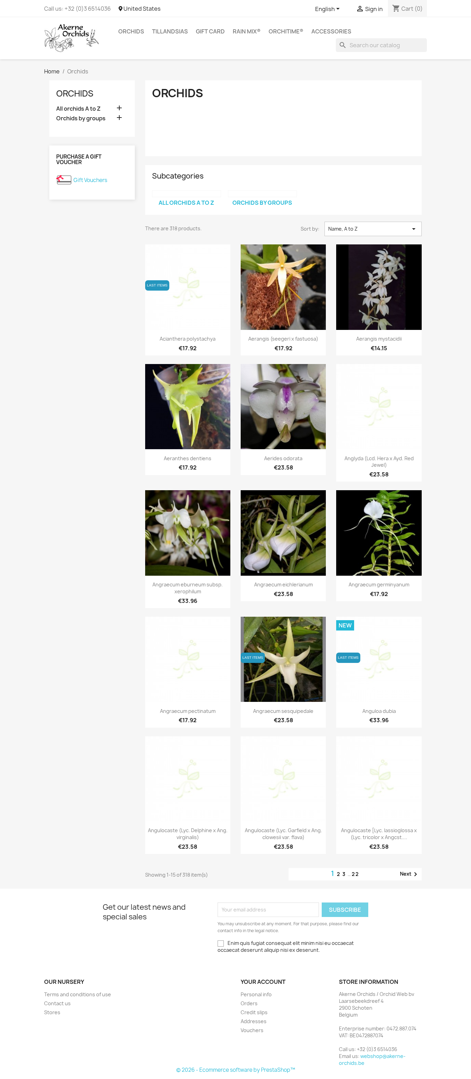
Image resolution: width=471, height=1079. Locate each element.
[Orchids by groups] (262, 193)
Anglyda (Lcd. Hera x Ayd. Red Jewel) (379, 461)
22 (355, 874)
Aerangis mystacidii (379, 338)
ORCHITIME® (286, 31)
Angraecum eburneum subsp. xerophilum (187, 588)
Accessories (331, 31)
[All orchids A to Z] (186, 193)
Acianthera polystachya (188, 338)
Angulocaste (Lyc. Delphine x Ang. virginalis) (188, 833)
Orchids (131, 31)
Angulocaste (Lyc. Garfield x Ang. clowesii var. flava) (283, 833)
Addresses (254, 1021)
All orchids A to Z (78, 108)
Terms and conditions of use (77, 994)
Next (410, 874)
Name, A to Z (373, 229)
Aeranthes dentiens (187, 458)
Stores (52, 1012)
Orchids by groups (81, 118)
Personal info (256, 994)
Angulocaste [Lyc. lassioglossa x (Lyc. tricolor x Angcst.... (379, 833)
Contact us (57, 1003)
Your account (263, 982)
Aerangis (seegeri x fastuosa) (283, 338)
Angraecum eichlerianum (283, 584)
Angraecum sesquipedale (283, 711)
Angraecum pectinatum (188, 711)
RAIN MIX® (247, 31)
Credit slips (254, 1012)
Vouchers (252, 1030)
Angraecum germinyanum (379, 584)
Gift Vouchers (90, 180)
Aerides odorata (283, 458)
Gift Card (210, 31)
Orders (249, 1003)
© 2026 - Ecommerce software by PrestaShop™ (235, 1069)
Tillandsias (170, 31)
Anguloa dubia (379, 711)
